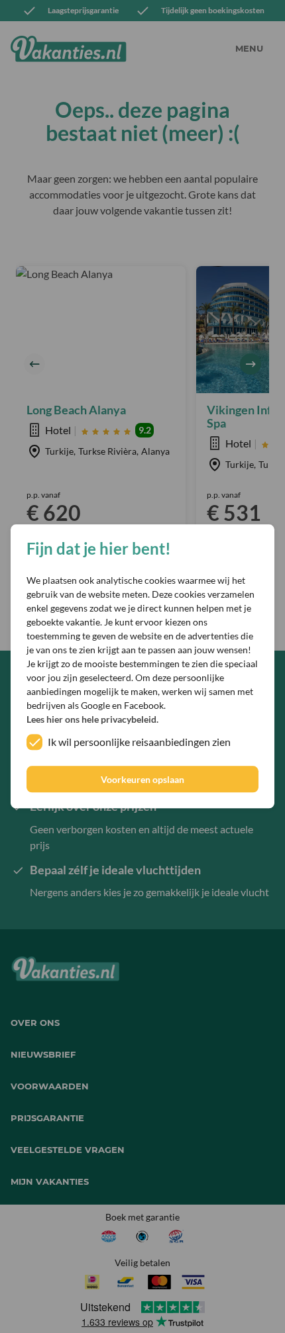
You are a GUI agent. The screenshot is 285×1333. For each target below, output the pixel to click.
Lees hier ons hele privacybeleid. (92, 719)
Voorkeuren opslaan (142, 779)
